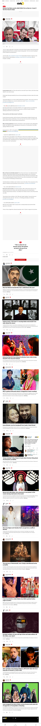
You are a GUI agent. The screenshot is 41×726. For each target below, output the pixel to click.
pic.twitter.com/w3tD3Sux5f (30, 183)
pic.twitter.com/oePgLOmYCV (8, 102)
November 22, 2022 (21, 105)
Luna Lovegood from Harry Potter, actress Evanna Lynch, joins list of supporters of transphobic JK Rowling (20, 705)
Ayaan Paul (7, 297)
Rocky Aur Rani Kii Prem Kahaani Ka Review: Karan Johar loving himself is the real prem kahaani (19, 357)
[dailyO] (20, 3)
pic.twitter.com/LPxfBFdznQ (12, 131)
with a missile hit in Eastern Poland (15, 55)
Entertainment (7, 333)
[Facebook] (13, 718)
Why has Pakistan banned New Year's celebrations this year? (19, 287)
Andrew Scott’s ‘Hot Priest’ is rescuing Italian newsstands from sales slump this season (19, 322)
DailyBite (7, 401)
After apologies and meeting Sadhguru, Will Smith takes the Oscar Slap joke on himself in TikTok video (20, 669)
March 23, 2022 (18, 186)
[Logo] (5, 718)
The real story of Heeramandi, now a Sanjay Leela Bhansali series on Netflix (20, 564)
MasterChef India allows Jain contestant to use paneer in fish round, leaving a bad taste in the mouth (19, 493)
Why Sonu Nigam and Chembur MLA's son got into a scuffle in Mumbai (19, 528)
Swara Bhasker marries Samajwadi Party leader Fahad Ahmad (19, 425)
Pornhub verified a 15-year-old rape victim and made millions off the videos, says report (20, 635)
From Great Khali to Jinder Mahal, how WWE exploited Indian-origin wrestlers (19, 599)
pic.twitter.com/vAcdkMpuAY (8, 199)
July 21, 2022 (17, 134)
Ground (7, 575)
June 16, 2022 (17, 202)
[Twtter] (11, 718)
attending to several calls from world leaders (23, 57)
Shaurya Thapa (8, 18)
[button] (11, 18)
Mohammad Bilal (8, 367)
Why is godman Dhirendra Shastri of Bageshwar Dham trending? (20, 391)
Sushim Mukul (8, 263)
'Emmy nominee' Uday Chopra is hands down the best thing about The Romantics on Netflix (20, 458)
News (4, 6)
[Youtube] (15, 718)
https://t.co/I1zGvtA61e (30, 101)
